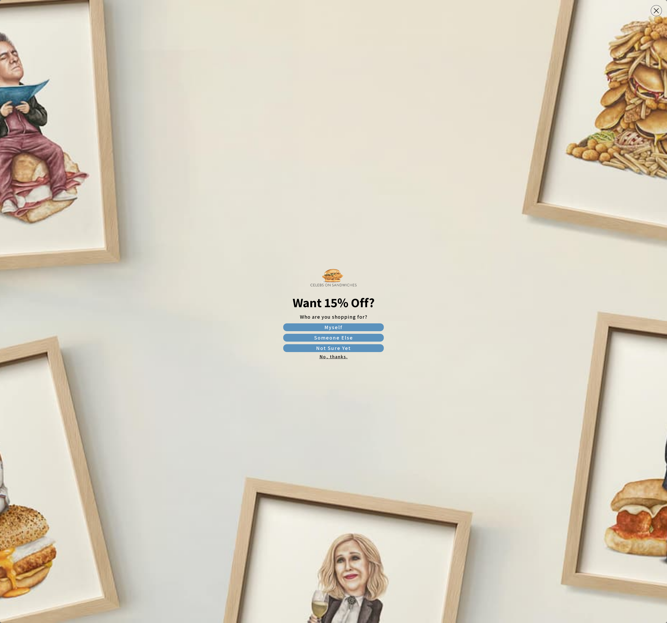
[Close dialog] (656, 10)
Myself (333, 327)
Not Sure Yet (333, 348)
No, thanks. (333, 357)
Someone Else (333, 337)
